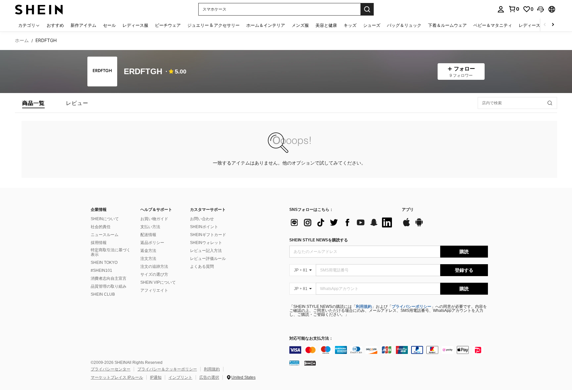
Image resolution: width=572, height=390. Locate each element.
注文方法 (148, 258)
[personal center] (501, 9)
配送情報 (148, 234)
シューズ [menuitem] (371, 25)
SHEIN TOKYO (104, 262)
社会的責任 (101, 226)
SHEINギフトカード (208, 234)
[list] (342, 222)
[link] (513, 9)
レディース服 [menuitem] (135, 25)
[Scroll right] (552, 25)
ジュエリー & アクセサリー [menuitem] (213, 25)
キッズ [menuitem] (350, 25)
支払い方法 (150, 226)
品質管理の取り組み (108, 286)
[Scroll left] (545, 25)
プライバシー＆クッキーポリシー (167, 369)
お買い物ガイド (154, 219)
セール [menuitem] (109, 25)
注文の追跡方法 (154, 266)
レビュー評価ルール (208, 258)
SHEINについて (105, 219)
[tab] (33, 103)
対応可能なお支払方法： (311, 338)
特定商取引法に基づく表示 (110, 252)
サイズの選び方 (154, 274)
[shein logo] (39, 9)
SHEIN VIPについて (158, 282)
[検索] (367, 9)
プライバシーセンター (110, 369)
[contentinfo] (388, 350)
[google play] (419, 225)
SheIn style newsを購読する (318, 240)
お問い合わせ (202, 219)
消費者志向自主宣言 (108, 278)
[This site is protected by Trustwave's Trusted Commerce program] (294, 363)
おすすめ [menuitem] (55, 25)
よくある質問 (202, 266)
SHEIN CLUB (103, 294)
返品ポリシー (152, 242)
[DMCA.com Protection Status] (310, 363)
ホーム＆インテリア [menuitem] (265, 25)
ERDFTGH (143, 72)
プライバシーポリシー (411, 306)
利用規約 (364, 306)
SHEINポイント (204, 226)
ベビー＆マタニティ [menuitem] (492, 25)
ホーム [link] (22, 40)
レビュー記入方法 (206, 250)
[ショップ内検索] (550, 103)
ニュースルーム (105, 234)
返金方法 (148, 250)
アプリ (408, 210)
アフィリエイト (154, 290)
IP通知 (156, 377)
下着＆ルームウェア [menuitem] (447, 25)
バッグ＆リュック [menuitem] (404, 25)
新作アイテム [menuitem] (83, 25)
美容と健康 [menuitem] (326, 25)
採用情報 (99, 242)
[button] (541, 9)
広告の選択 (209, 377)
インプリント (180, 377)
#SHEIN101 (101, 270)
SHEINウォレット (206, 242)
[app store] (406, 225)
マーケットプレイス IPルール (117, 377)
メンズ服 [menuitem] (300, 25)
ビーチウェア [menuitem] (168, 25)
